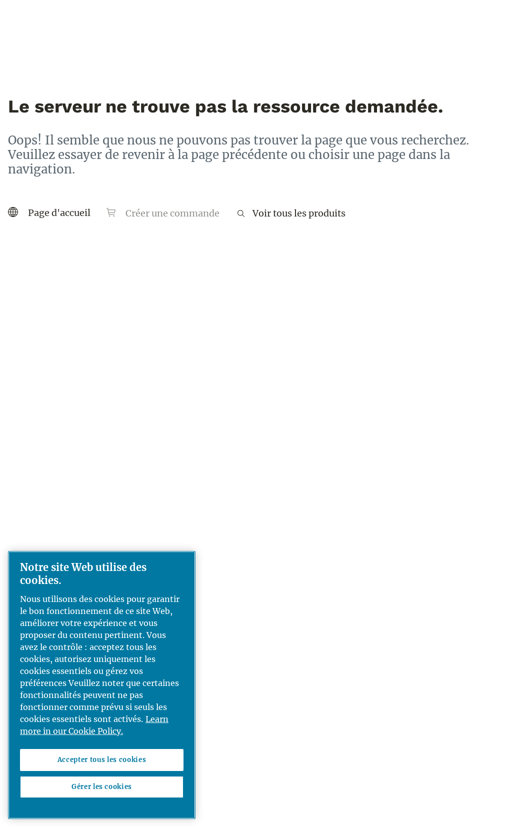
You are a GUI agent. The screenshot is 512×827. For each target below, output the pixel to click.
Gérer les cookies (102, 786)
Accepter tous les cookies (102, 760)
